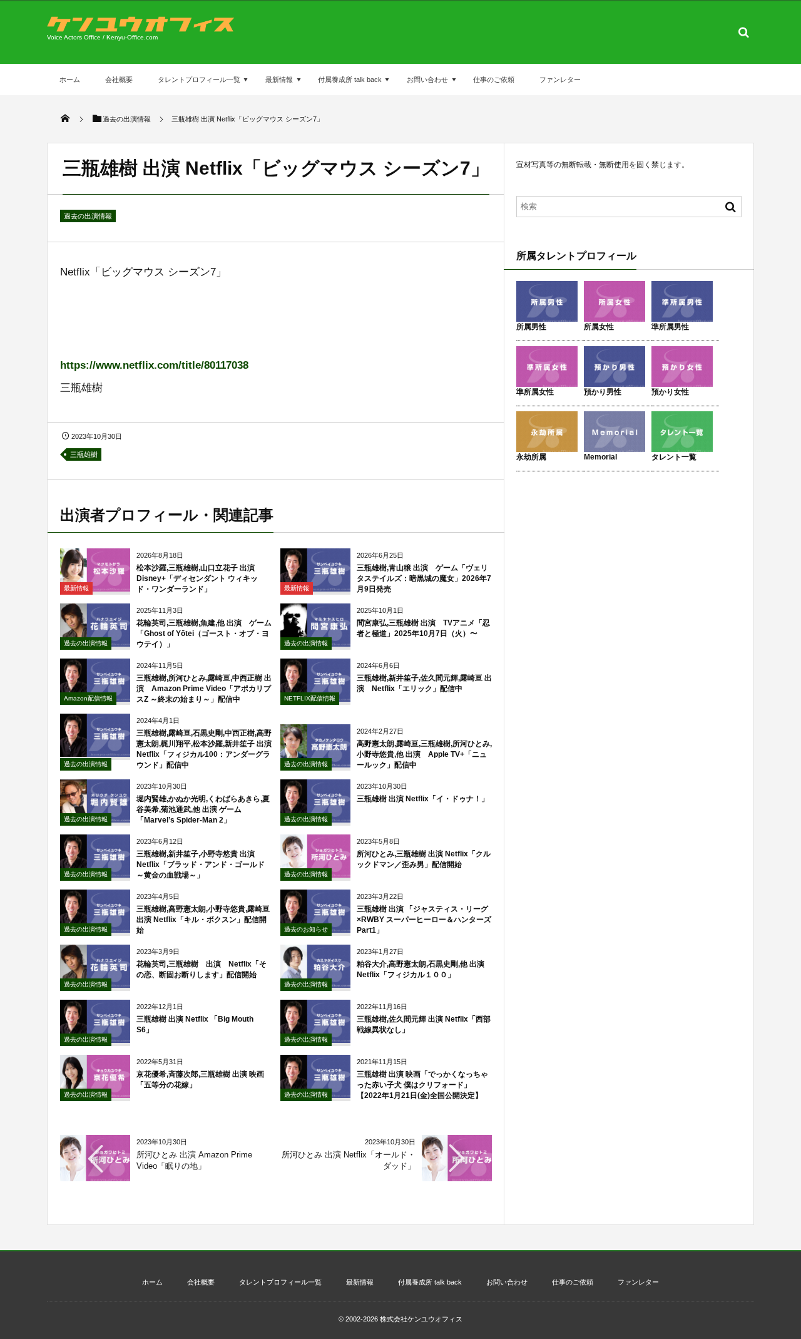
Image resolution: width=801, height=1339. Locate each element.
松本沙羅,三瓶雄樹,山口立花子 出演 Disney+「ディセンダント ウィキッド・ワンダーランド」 (199, 578)
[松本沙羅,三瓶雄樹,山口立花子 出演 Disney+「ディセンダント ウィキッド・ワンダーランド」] (95, 586)
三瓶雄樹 (84, 454)
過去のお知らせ (306, 929)
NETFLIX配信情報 (309, 698)
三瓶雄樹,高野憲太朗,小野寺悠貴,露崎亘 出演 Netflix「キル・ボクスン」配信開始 (203, 920)
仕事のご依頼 (493, 79)
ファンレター (560, 79)
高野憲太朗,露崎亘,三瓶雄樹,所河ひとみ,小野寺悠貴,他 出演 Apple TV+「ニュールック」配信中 (424, 754)
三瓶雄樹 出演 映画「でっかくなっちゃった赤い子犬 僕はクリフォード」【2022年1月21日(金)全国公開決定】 (422, 1085)
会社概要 (119, 79)
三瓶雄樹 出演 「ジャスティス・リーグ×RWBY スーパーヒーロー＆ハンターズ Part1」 (424, 920)
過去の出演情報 (88, 216)
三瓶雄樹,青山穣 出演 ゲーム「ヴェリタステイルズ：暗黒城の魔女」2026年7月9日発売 (424, 578)
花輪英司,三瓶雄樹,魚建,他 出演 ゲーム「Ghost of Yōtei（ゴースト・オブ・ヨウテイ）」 (204, 633)
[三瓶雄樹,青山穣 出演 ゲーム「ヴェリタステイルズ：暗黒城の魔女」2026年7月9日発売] (315, 586)
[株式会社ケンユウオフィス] (141, 28)
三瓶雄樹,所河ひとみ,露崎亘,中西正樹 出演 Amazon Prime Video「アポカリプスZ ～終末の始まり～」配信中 (204, 689)
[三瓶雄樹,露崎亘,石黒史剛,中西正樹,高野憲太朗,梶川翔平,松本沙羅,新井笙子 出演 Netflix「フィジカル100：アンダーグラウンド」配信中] (95, 752)
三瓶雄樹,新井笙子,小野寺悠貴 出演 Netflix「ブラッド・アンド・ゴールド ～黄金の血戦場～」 (200, 864)
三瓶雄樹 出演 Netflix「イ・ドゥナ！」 (423, 798)
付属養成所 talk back (350, 79)
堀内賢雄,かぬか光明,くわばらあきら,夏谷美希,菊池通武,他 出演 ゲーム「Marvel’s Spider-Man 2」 (203, 809)
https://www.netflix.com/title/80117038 (154, 365)
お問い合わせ (427, 79)
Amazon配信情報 (88, 698)
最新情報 (279, 79)
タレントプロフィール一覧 (199, 79)
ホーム (69, 79)
